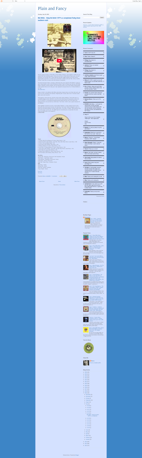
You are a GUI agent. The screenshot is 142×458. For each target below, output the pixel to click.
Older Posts (77, 181)
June (87, 430)
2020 (86, 383)
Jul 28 (88, 407)
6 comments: (55, 176)
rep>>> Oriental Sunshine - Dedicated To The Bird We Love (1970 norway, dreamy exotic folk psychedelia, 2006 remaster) (96, 298)
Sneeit (102, 196)
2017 (86, 389)
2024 (86, 376)
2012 (86, 445)
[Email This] (60, 176)
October (88, 398)
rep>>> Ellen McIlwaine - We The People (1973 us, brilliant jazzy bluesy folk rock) (96, 266)
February (88, 437)
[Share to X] (63, 176)
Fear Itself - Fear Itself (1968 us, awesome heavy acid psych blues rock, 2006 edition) (96, 257)
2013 (86, 443)
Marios (92, 360)
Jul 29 (88, 405)
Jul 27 (88, 409)
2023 (86, 377)
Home (59, 181)
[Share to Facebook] (64, 176)
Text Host (40, 172)
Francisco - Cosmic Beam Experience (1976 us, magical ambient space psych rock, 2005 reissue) (93, 26)
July (87, 403)
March (87, 435)
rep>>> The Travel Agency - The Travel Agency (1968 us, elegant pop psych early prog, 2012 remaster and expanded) (96, 288)
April (87, 433)
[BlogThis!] (61, 176)
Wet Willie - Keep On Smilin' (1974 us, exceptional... (93, 415)
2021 (86, 381)
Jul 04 (88, 425)
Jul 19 (88, 413)
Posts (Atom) (62, 184)
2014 (86, 441)
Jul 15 (88, 420)
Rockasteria (87, 217)
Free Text (40, 171)
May (87, 431)
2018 (86, 387)
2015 (86, 392)
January (88, 439)
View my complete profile (95, 362)
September (88, 400)
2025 (86, 374)
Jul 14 (88, 422)
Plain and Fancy (52, 8)
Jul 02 (88, 427)
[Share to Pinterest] (66, 176)
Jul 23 (88, 411)
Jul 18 (88, 418)
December (88, 394)
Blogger (77, 455)
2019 (86, 385)
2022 (86, 379)
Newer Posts (42, 181)
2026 (86, 372)
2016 (86, 391)
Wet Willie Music (41, 89)
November (88, 396)
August (87, 402)
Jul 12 (88, 423)
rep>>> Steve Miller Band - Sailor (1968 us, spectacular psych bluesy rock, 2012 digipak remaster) (96, 247)
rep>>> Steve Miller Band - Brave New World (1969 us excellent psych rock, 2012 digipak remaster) (96, 329)
